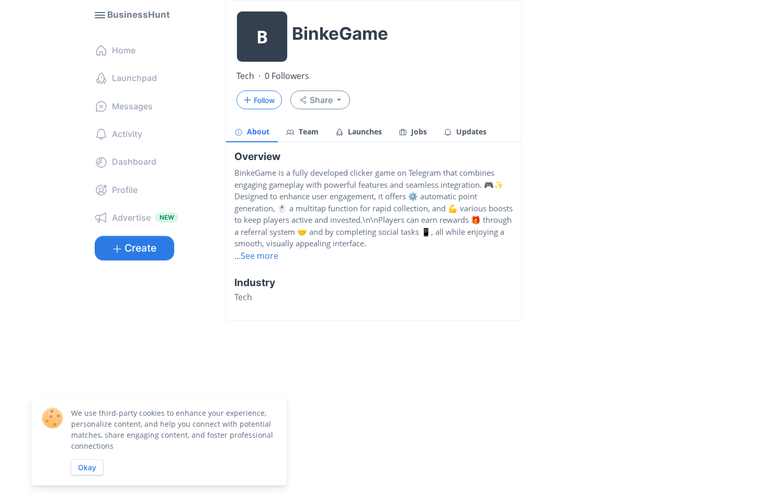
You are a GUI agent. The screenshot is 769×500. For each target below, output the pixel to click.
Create (140, 248)
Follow (264, 100)
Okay (87, 467)
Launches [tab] (364, 132)
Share (321, 100)
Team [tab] (308, 132)
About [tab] (257, 132)
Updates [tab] (470, 132)
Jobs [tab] (418, 132)
